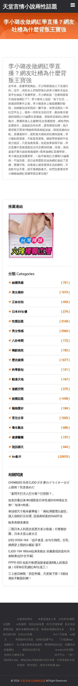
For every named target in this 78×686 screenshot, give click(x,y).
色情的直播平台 (45, 639)
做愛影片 (9, 644)
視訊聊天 (41, 447)
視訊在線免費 (36, 624)
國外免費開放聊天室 (27, 629)
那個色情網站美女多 (52, 629)
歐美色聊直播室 (18, 522)
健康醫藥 (41, 437)
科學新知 (41, 369)
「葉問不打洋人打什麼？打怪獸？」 (31, 493)
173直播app (66, 639)
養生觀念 (41, 427)
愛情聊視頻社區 (53, 644)
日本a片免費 (25, 634)
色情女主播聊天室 (14, 654)
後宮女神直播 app (50, 665)
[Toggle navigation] (72, 4)
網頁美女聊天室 (31, 649)
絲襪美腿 (41, 282)
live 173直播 (60, 634)
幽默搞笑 (41, 350)
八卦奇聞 (41, 340)
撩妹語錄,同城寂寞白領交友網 (37, 659)
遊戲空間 (41, 389)
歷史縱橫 (41, 360)
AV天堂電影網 (54, 624)
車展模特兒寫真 (24, 639)
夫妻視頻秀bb (24, 619)
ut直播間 (21, 624)
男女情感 (41, 331)
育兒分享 (41, 418)
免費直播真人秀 (47, 619)
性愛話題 (41, 321)
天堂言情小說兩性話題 (32, 680)
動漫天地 (41, 379)
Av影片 (41, 456)
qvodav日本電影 (64, 649)
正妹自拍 (41, 302)
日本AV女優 (41, 311)
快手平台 (60, 654)
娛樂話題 (41, 398)
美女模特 (41, 292)
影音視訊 (32, 665)
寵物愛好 (41, 408)
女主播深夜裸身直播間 (29, 644)
